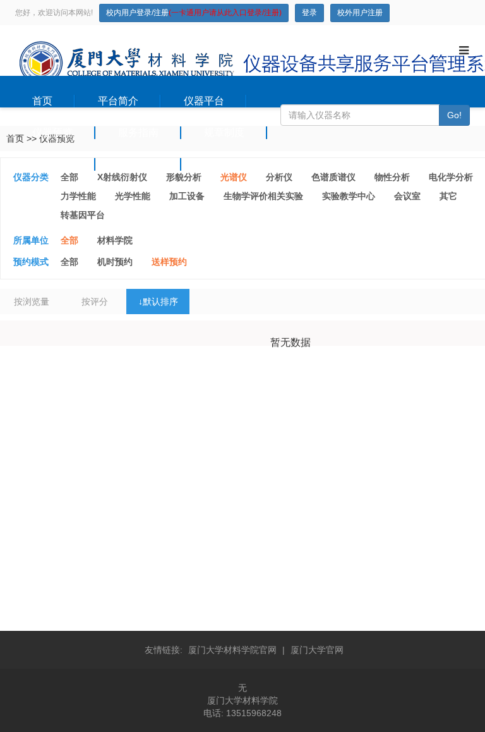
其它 (448, 196)
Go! (454, 115)
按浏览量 (31, 301)
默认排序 (158, 301)
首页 (42, 100)
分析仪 (279, 177)
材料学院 (115, 240)
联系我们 (224, 164)
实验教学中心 (348, 196)
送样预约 (169, 262)
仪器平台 (204, 100)
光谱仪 (233, 177)
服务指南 (138, 132)
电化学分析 (451, 177)
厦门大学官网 (317, 650)
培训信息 (52, 164)
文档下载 (138, 164)
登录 (309, 12)
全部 (69, 177)
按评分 (94, 301)
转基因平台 (83, 215)
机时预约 (115, 262)
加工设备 (187, 196)
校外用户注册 (360, 12)
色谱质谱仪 (333, 177)
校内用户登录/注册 (194, 12)
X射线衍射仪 (122, 177)
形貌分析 (183, 177)
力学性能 (78, 196)
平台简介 (118, 100)
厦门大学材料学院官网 (232, 650)
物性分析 (392, 177)
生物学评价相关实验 (263, 196)
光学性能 (132, 196)
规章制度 (224, 132)
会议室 (407, 196)
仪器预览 (52, 132)
